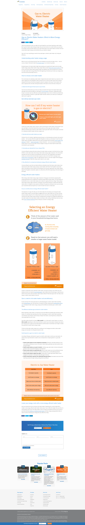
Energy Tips (32, 505)
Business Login (56, 1)
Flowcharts (32, 494)
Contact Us (61, 1)
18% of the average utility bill (55, 67)
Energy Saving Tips (46, 502)
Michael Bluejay (27, 303)
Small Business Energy (46, 496)
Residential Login (49, 1)
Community (56, 4)
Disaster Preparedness (63, 4)
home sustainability (38, 292)
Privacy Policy (19, 514)
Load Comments (42, 455)
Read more (23, 479)
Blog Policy (29, 514)
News (31, 504)
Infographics (32, 499)
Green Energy (33, 4)
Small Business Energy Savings (48, 4)
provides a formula (25, 159)
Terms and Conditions (24, 514)
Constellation (44, 1)
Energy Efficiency (26, 4)
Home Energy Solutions (46, 494)
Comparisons (32, 502)
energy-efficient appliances (29, 199)
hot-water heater (40, 63)
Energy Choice (21, 4)
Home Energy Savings (39, 4)
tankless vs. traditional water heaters (37, 411)
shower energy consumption (27, 157)
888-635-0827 (62, 496)
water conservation (35, 142)
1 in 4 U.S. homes (44, 91)
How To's (31, 496)
